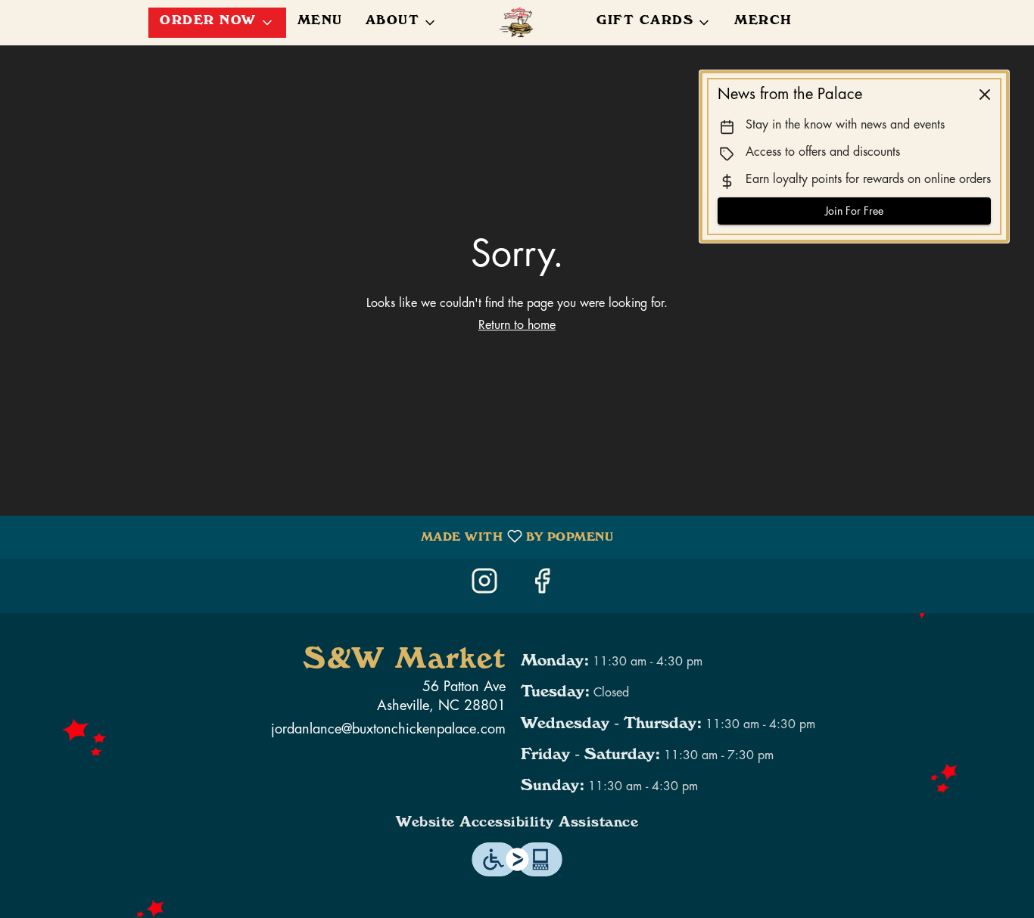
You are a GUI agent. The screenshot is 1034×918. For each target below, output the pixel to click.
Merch (763, 22)
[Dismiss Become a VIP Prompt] (985, 94)
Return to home (517, 325)
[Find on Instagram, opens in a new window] (488, 585)
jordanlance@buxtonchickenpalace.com (388, 729)
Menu (320, 22)
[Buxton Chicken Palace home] (517, 23)
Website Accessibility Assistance (517, 824)
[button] (217, 23)
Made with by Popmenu (312, 537)
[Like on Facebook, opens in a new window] (545, 585)
